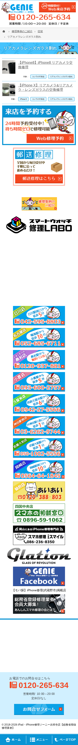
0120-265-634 (39, 17)
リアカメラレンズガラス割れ (61, 76)
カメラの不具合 (38, 76)
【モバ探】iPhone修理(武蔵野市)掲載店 (39, 590)
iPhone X (23, 99)
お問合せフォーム (39, 709)
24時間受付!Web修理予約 (57, 7)
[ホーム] (4, 31)
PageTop (65, 739)
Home (13, 739)
